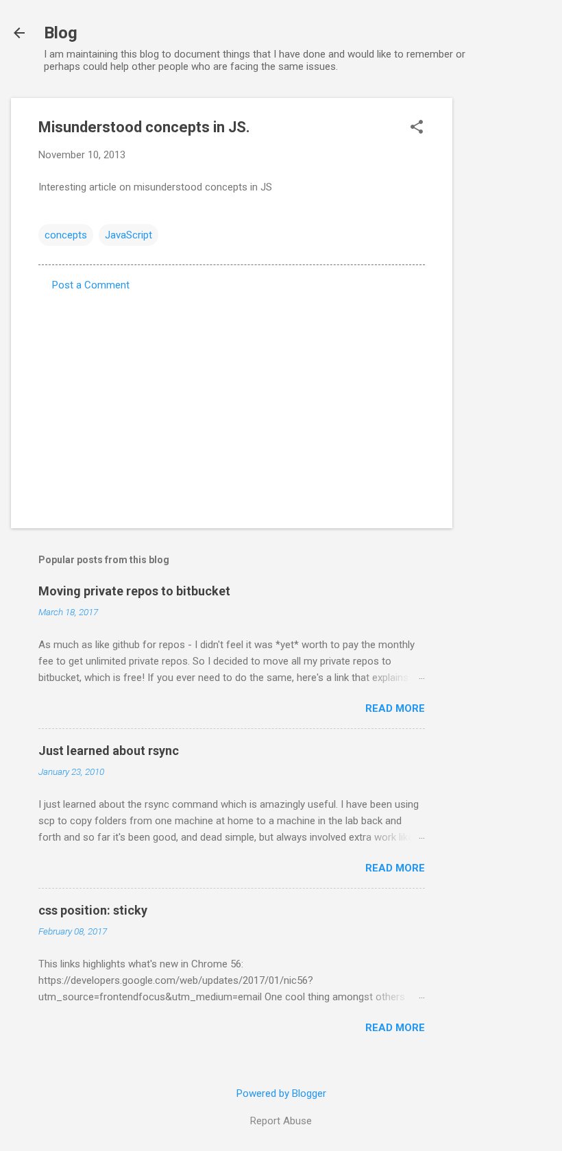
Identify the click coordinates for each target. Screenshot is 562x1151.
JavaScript (128, 235)
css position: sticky (92, 910)
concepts (66, 235)
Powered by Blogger (281, 1093)
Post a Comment (91, 285)
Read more (395, 708)
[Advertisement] (507, 303)
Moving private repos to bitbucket (134, 591)
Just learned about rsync (108, 750)
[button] (416, 128)
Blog (60, 32)
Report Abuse (281, 1121)
